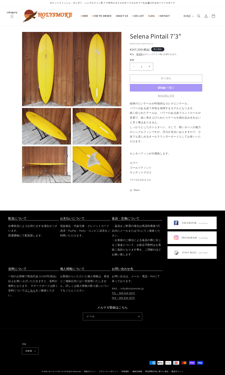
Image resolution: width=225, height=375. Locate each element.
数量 (132, 60)
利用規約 (125, 371)
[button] (12, 18)
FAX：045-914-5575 (123, 298)
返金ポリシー (90, 371)
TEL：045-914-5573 (123, 293)
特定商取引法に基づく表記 (156, 371)
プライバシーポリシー (108, 371)
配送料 (140, 54)
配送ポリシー (177, 371)
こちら (31, 290)
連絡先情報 (137, 371)
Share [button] (137, 189)
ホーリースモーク (56, 371)
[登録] (138, 316)
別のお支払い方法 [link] (166, 95)
